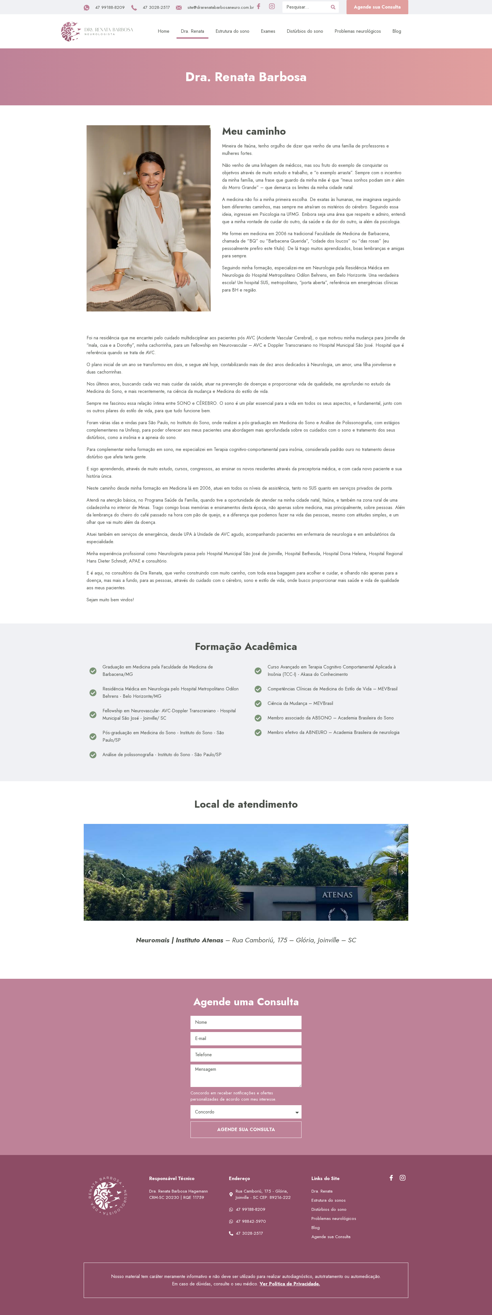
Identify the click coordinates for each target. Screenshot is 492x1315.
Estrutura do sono (232, 31)
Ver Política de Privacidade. (290, 1284)
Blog (396, 31)
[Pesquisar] (333, 7)
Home (163, 31)
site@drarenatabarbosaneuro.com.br (220, 7)
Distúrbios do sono (305, 31)
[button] (377, 7)
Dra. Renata (192, 31)
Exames (268, 31)
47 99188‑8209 (110, 7)
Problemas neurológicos (358, 31)
